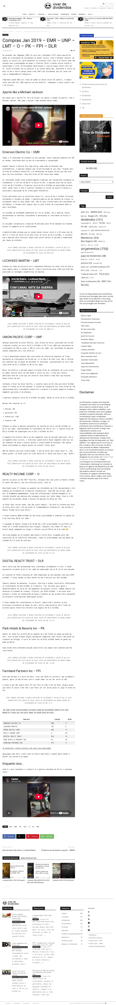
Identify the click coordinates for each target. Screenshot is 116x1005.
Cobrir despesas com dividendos (19, 944)
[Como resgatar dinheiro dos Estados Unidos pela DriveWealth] (6, 915)
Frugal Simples (86, 370)
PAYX (84, 259)
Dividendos (86, 95)
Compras (18, 32)
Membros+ (90, 237)
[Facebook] (89, 912)
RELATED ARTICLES (11, 858)
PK (33, 826)
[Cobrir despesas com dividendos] (6, 944)
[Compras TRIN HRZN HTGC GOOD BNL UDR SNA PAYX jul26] (38, 870)
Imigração (85, 230)
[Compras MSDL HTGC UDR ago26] (13, 870)
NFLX (83, 245)
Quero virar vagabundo (89, 373)
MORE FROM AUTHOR (28, 858)
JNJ (84, 234)
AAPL (85, 212)
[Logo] (58, 6)
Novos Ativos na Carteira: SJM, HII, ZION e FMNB (99, 19)
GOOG (93, 226)
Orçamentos (87, 100)
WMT (106, 281)
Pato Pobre (85, 326)
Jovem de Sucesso (87, 336)
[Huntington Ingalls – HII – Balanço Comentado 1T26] (5, 19)
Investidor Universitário (89, 360)
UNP (37, 826)
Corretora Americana (18, 922)
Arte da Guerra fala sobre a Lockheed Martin (19, 850)
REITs (85, 270)
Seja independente (87, 363)
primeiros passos (100, 267)
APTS (107, 212)
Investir (11, 32)
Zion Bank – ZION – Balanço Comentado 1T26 (60, 19)
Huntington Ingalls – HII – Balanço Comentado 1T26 (20, 19)
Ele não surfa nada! (88, 329)
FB (102, 223)
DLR (10, 826)
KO (92, 234)
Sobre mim (86, 104)
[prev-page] (3, 887)
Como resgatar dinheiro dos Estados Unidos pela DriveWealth (19, 917)
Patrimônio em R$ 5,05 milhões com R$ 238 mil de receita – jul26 (43, 972)
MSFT (101, 241)
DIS (103, 216)
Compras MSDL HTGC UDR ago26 (13, 880)
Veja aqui (6, 754)
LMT (25, 826)
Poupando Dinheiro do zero (91, 353)
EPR (95, 223)
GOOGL (102, 227)
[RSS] (89, 919)
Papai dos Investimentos (90, 366)
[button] (4, 6)
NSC (90, 245)
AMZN (96, 212)
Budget (93, 216)
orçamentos (94, 248)
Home (4, 32)
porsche (98, 263)
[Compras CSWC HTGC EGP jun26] (63, 870)
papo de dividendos (93, 256)
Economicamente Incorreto (91, 322)
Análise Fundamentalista (20, 947)
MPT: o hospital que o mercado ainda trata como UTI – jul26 (43, 944)
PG (91, 259)
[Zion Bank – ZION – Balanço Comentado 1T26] (43, 19)
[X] (89, 926)
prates (85, 267)
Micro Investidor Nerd (89, 356)
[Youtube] (89, 930)
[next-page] (7, 887)
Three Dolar (85, 380)
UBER (85, 277)
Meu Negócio (89, 241)
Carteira (85, 91)
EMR (15, 826)
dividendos (92, 219)
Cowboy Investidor (88, 349)
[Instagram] (89, 915)
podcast (86, 263)
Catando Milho (86, 346)
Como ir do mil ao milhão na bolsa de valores (19, 973)
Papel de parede (87, 252)
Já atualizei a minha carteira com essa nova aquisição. (26, 748)
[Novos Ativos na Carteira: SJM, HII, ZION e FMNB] (80, 19)
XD (83, 108)
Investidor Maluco (87, 339)
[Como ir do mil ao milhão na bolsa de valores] (6, 972)
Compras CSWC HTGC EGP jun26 (63, 880)
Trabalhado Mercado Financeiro (92, 343)
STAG (94, 270)
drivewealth (86, 223)
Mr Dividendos (86, 332)
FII (108, 223)
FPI (20, 826)
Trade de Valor (89, 274)
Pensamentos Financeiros (90, 319)
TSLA (104, 274)
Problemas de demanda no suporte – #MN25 (58, 850)
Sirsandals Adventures (89, 377)
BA (83, 216)
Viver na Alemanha (90, 281)
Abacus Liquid (86, 315)
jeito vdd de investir (100, 230)
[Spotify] (89, 923)
